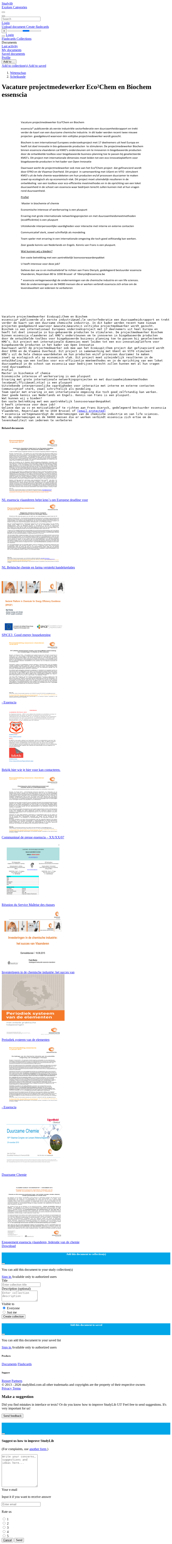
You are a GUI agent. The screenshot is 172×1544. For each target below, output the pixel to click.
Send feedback (12, 1415)
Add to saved (37, 65)
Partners (17, 1381)
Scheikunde (18, 76)
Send (19, 1540)
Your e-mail (9, 1489)
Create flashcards (37, 26)
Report (6, 1381)
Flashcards (9, 38)
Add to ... (9, 61)
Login (6, 23)
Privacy (7, 1388)
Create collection (13, 1316)
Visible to (8, 1304)
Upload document (14, 26)
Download (9, 1246)
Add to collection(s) (15, 65)
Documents (9, 1364)
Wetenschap (18, 73)
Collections (24, 38)
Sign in (7, 1276)
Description (16, 1288)
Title (5, 1280)
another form (38, 1449)
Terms (17, 1388)
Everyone (13, 1308)
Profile (6, 57)
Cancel (7, 1540)
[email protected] (91, 410)
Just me (12, 1312)
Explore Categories (14, 7)
